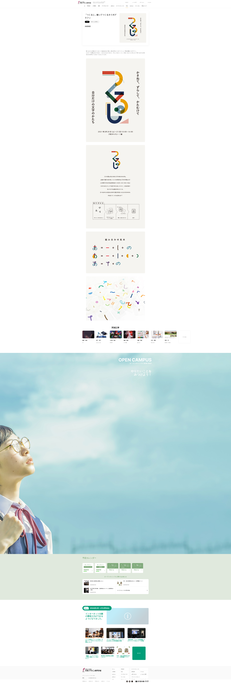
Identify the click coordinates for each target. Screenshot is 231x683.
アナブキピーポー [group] (105, 5)
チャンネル (123, 676)
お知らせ (113, 676)
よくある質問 (134, 2)
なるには (113, 674)
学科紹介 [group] (88, 5)
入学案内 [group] (94, 5)
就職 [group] (99, 5)
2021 (87, 21)
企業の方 (103, 681)
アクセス (108, 681)
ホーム (113, 669)
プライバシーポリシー (136, 676)
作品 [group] (127, 5)
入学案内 (113, 671)
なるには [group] (131, 5)
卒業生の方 (97, 681)
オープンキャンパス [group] (120, 5)
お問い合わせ (142, 2)
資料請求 (126, 2)
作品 (122, 671)
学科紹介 (122, 669)
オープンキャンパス (135, 669)
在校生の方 (91, 681)
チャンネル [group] (137, 5)
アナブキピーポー (124, 674)
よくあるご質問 (143, 674)
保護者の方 (84, 681)
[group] (85, 6)
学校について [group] (144, 5)
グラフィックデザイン (94, 21)
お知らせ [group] (112, 5)
